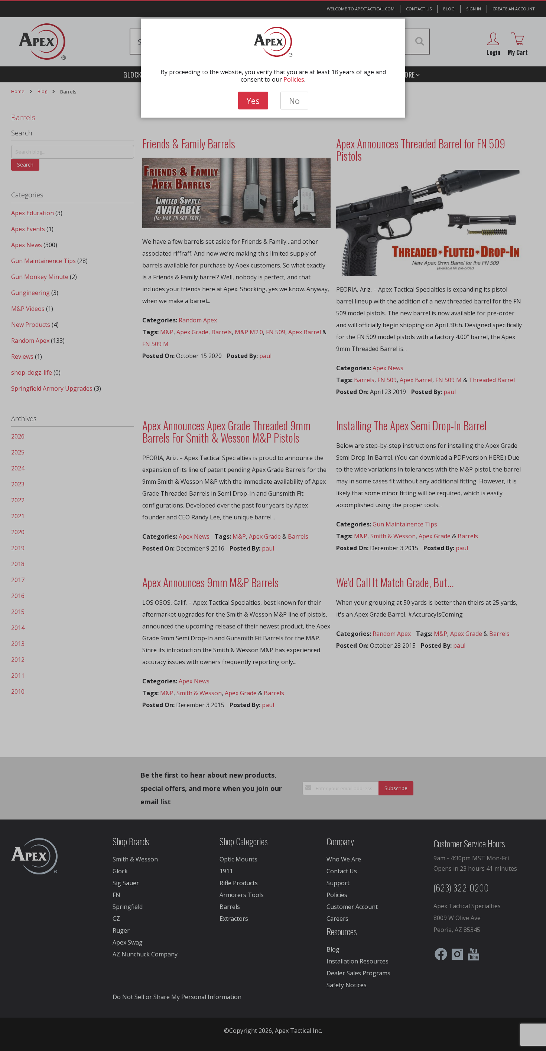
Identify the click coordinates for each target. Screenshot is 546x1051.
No (294, 100)
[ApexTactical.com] (273, 42)
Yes (253, 100)
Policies (293, 79)
